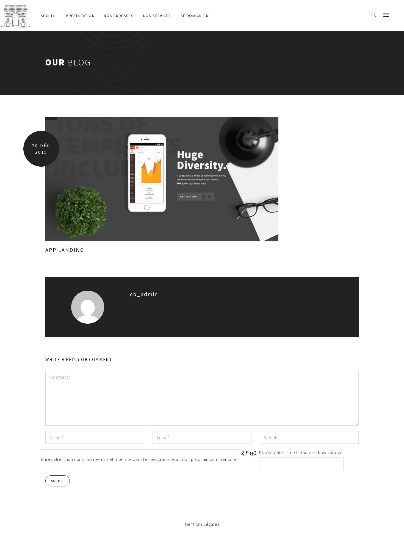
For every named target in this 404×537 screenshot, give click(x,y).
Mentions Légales (202, 524)
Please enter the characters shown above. (301, 452)
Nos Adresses (119, 15)
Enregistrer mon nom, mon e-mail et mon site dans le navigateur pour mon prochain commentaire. (139, 459)
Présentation (80, 15)
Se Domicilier (195, 15)
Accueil (49, 15)
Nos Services (157, 15)
